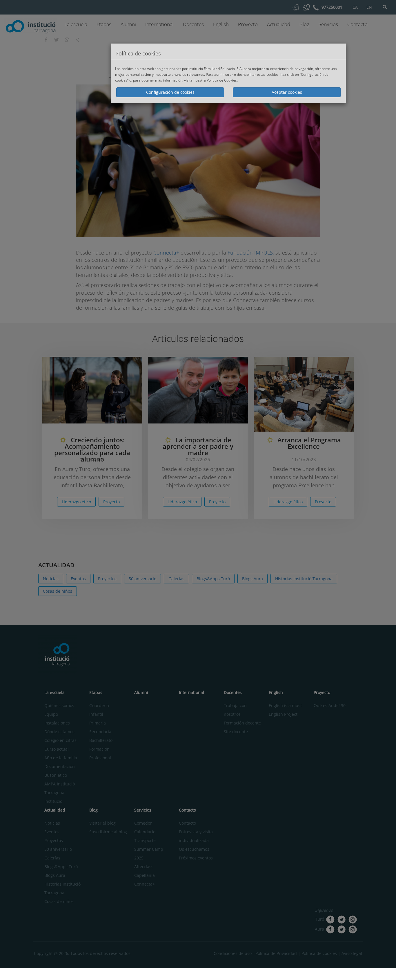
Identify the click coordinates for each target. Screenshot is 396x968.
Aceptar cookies (287, 92)
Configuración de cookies (170, 92)
